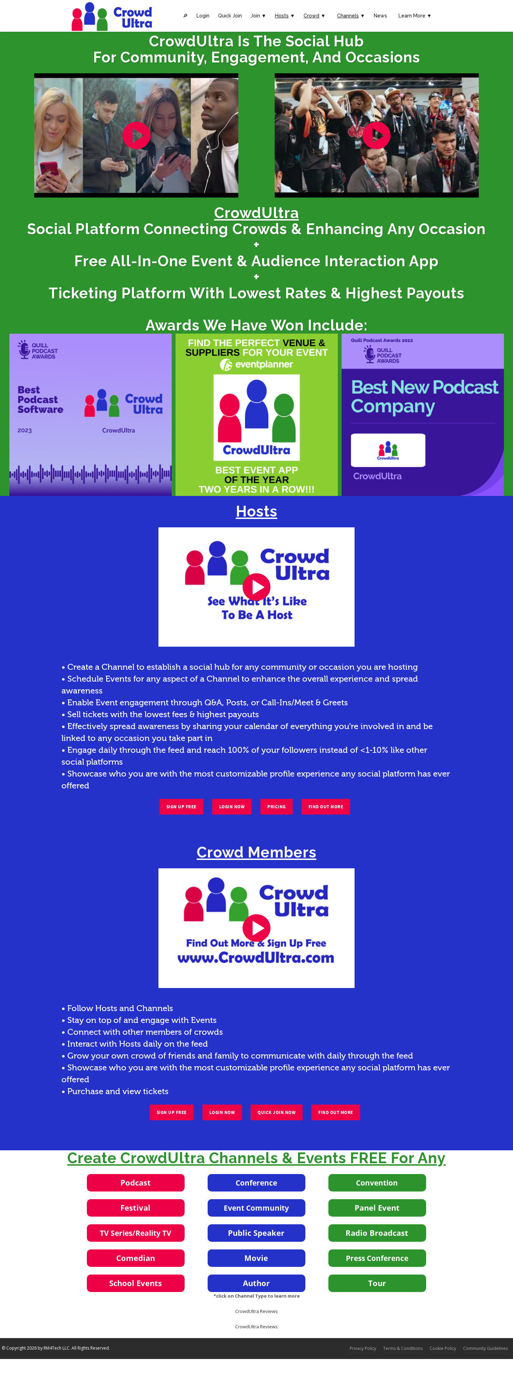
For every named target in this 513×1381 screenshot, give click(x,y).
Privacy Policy (363, 1348)
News (380, 15)
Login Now (232, 807)
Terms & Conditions (403, 1348)
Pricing (276, 807)
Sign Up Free (181, 807)
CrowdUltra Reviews (256, 1311)
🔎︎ (185, 15)
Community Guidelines (485, 1348)
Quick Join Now (277, 1112)
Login (202, 15)
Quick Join (230, 15)
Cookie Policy (443, 1348)
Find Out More (325, 807)
